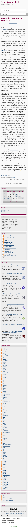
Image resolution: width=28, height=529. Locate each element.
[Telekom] (1, 467)
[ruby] (1, 447)
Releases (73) (7, 251)
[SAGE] (1, 450)
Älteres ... (3, 211)
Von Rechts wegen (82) (10, 255)
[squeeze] (1, 456)
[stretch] (1, 463)
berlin (4, 362)
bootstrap (5, 365)
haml (4, 409)
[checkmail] (1, 372)
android (5, 350)
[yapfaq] (1, 488)
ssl (3, 459)
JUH (3, 421)
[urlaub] (1, 472)
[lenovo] (1, 424)
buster (4, 366)
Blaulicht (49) (7, 243)
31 (10, 200)
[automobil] (1, 356)
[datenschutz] (1, 375)
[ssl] (1, 459)
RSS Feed (5, 495)
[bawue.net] (1, 360)
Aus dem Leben (4, 175)
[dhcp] (1, 380)
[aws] (1, 357)
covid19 (4, 374)
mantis (4, 429)
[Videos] (1, 478)
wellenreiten (6, 484)
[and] (1, 348)
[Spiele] (1, 455)
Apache (4, 353)
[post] (1, 443)
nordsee (5, 437)
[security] (1, 452)
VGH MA (5, 476)
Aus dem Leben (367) (9, 237)
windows (5, 485)
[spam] (1, 453)
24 (10, 198)
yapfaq (4, 488)
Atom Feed (5, 497)
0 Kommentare (12, 175)
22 (4, 198)
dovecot (4, 385)
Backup (4, 359)
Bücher (4, 369)
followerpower (6, 401)
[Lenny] (1, 423)
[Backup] (1, 359)
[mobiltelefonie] (1, 432)
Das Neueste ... (5, 210)
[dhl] (1, 382)
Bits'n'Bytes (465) (8, 242)
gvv (3, 408)
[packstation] (1, 438)
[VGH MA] (1, 476)
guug (4, 406)
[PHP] (1, 441)
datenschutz (6, 375)
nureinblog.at (5, 324)
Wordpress (5, 487)
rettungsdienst (6, 446)
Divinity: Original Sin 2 (16, 294)
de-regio (5, 377)
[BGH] (1, 363)
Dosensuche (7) (8, 246)
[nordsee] (1, 437)
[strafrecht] (1, 461)
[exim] (1, 395)
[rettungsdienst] (1, 446)
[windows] (1, 485)
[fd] (1, 398)
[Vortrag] (1, 479)
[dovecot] (1, 385)
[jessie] (1, 420)
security (5, 452)
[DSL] (1, 389)
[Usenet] (1, 473)
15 (4, 196)
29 (4, 200)
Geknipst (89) (8, 240)
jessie (4, 420)
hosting (4, 412)
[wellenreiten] (1, 484)
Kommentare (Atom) (8, 500)
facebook (5, 397)
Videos (4, 478)
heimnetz (5, 411)
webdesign (5, 482)
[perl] (1, 440)
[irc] (1, 418)
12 (16, 194)
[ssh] (1, 458)
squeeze (5, 456)
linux (4, 426)
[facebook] (1, 397)
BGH (4, 363)
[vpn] (1, 481)
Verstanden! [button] (14, 526)
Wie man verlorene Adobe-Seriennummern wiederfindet (12, 331)
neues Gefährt (14, 150)
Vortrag (4, 479)
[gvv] (1, 408)
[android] (1, 350)
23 (8, 198)
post (4, 443)
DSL (3, 389)
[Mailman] (1, 427)
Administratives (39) (9, 236)
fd (3, 398)
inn (3, 414)
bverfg (4, 368)
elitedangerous (6, 394)
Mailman (5, 427)
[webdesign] (1, 482)
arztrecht (5, 354)
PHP (4, 441)
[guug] (1, 406)
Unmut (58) (7, 254)
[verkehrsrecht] (1, 475)
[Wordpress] (1, 487)
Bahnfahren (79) (9, 239)
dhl (3, 382)
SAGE (4, 450)
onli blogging (5, 294)
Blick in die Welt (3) (9, 245)
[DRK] (1, 386)
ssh (3, 458)
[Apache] (1, 353)
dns (3, 383)
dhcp (4, 380)
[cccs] (1, 371)
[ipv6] (1, 417)
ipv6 (4, 417)
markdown (5, 430)
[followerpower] (1, 401)
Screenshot (4, 29)
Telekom (5, 467)
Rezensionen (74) (8, 252)
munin (4, 433)
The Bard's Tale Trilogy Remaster (15, 265)
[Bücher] (1, 369)
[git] (1, 404)
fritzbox (4, 403)
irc (3, 418)
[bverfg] (1, 368)
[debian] (1, 379)
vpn (3, 481)
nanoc (4, 435)
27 (19, 198)
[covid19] (1, 374)
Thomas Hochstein (13, 23)
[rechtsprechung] (1, 444)
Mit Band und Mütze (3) (10, 248)
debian (4, 379)
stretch (4, 463)
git (3, 404)
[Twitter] (1, 470)
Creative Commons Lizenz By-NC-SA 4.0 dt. (13, 513)
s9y (3, 449)
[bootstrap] (1, 365)
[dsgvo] (1, 388)
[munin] (1, 433)
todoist (4, 469)
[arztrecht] (1, 354)
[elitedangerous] (1, 394)
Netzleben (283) (8, 249)
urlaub (4, 472)
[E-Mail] (1, 392)
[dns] (1, 383)
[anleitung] (1, 351)
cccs (4, 371)
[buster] (1, 366)
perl (4, 440)
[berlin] (1, 362)
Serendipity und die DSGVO (17, 324)
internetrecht (6, 415)
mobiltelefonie (6, 432)
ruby (4, 447)
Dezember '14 (13, 202)
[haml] (1, 409)
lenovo (4, 424)
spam (4, 453)
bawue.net (5, 360)
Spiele (4, 455)
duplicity (5, 391)
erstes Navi (4, 50)
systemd (5, 465)
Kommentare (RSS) (7, 499)
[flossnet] (1, 400)
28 (22, 198)
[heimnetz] (1, 411)
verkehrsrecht (6, 475)
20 (19, 196)
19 (16, 196)
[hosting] (1, 412)
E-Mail (4, 392)
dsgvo (4, 388)
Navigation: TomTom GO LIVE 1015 (12, 19)
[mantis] (1, 429)
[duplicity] (1, 391)
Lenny (4, 423)
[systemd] (1, 465)
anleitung (5, 351)
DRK (4, 386)
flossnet (4, 400)
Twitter (4, 470)
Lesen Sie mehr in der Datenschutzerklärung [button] (8, 521)
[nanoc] (1, 435)
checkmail (5, 372)
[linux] (1, 426)
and (4, 348)
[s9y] (1, 449)
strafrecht (5, 461)
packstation (5, 438)
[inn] (1, 414)
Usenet (4, 473)
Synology (5, 464)
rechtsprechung (7, 444)
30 (8, 200)
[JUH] (1, 421)
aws (4, 357)
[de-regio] (1, 377)
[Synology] (1, 464)
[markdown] (1, 430)
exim (4, 395)
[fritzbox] (1, 403)
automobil (13, 177)
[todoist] (1, 469)
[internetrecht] (1, 415)
